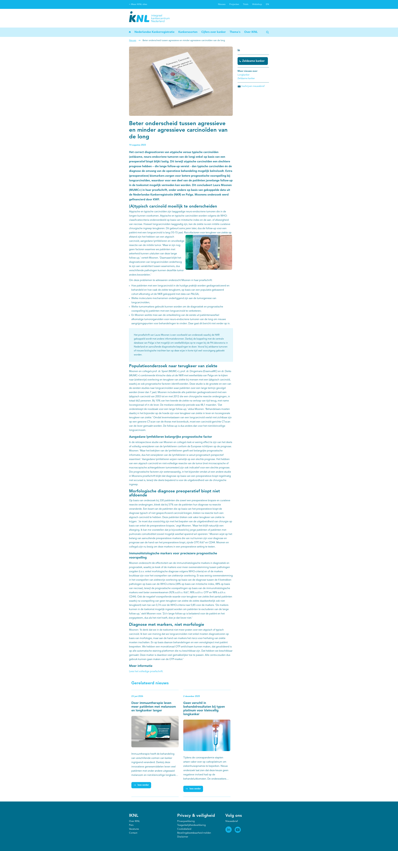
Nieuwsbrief (231, 821)
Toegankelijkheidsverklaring (191, 825)
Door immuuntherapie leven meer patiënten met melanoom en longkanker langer (153, 707)
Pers (131, 825)
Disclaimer (182, 837)
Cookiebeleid (184, 829)
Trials (245, 4)
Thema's (235, 32)
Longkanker (244, 75)
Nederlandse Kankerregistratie (154, 32)
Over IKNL (251, 32)
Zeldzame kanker (253, 61)
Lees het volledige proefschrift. (146, 671)
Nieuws (221, 4)
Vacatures (134, 829)
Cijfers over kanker (213, 32)
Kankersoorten (187, 32)
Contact (133, 833)
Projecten (234, 4)
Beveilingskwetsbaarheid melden (194, 833)
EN (267, 4)
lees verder (143, 785)
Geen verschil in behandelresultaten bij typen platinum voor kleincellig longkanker (204, 709)
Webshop (257, 4)
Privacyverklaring (186, 821)
